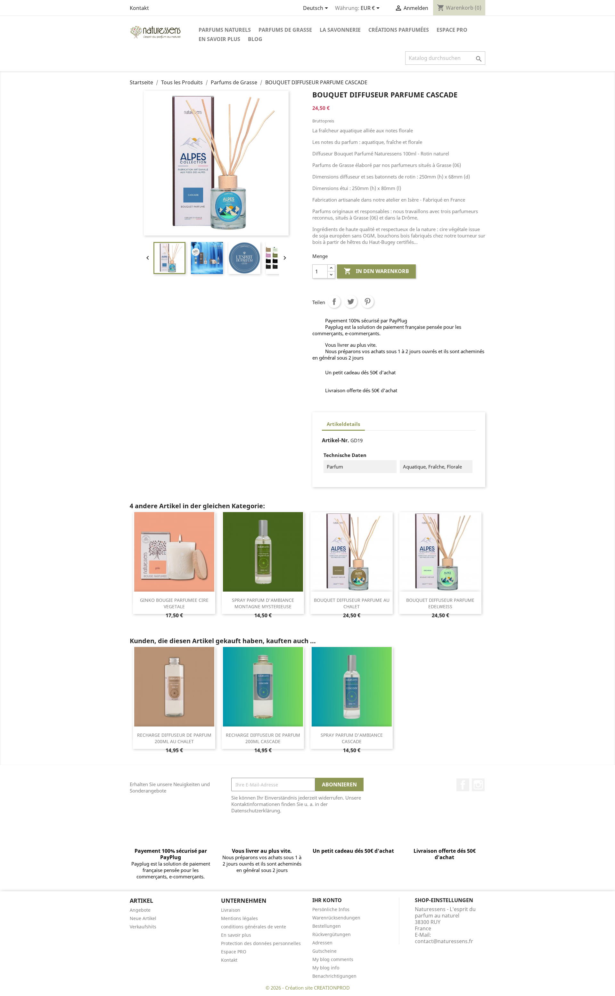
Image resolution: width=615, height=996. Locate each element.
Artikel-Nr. (335, 440)
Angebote (140, 910)
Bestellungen (326, 926)
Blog (255, 39)
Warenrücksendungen (336, 918)
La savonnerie (340, 29)
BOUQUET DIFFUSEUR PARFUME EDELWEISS (440, 603)
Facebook (462, 784)
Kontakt (139, 8)
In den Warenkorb (376, 271)
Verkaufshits (143, 927)
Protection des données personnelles (261, 943)
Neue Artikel (143, 918)
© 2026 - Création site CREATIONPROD (308, 987)
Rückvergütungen (331, 934)
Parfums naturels (225, 29)
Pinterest (367, 301)
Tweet (350, 301)
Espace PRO (452, 29)
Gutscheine (324, 951)
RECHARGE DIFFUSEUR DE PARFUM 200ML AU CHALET (174, 738)
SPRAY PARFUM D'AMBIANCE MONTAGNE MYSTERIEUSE (263, 603)
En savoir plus (219, 39)
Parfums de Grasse (285, 29)
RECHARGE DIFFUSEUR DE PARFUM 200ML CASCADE (263, 738)
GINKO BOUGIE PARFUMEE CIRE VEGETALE (174, 603)
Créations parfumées (398, 29)
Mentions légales (239, 918)
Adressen (322, 943)
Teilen (334, 301)
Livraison (230, 910)
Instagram (478, 784)
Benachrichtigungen (334, 976)
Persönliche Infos (330, 909)
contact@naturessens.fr (444, 941)
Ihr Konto (327, 900)
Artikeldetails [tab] (343, 424)
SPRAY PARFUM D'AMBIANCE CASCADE (352, 738)
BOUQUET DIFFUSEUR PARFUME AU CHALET (352, 603)
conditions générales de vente (253, 927)
